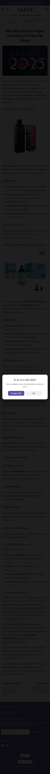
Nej (34, 393)
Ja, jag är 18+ (16, 393)
